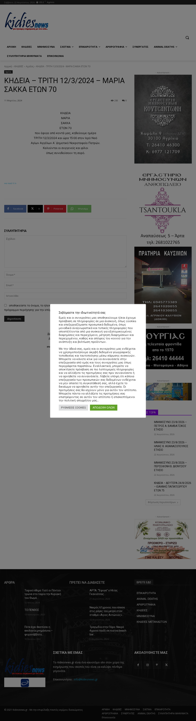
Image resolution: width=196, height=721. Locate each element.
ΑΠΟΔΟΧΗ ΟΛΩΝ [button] (104, 407)
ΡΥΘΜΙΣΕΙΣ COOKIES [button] (73, 407)
